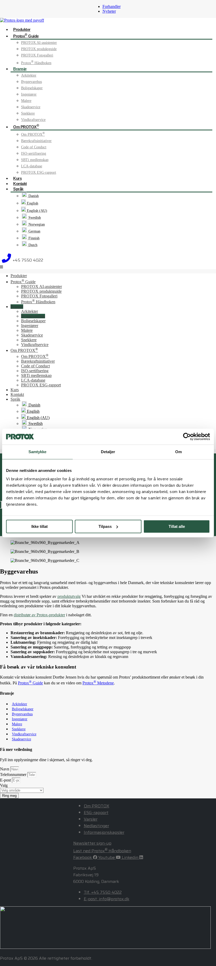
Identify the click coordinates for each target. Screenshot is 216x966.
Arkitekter (28, 75)
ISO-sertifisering (33, 153)
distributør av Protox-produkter (39, 615)
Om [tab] (178, 451)
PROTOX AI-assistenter (39, 43)
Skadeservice (30, 107)
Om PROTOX (26, 126)
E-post (6, 780)
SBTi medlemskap (34, 160)
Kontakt (20, 183)
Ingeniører (29, 94)
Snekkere (28, 113)
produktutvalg (69, 596)
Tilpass (105, 526)
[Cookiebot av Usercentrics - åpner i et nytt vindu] (187, 437)
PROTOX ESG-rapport (38, 172)
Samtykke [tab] (37, 451)
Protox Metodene (98, 683)
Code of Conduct (33, 147)
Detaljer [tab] (108, 451)
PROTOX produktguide (39, 49)
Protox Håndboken (36, 63)
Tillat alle (177, 526)
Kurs (17, 178)
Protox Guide (26, 35)
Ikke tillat (39, 526)
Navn (5, 769)
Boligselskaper (32, 88)
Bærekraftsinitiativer (36, 141)
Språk (18, 189)
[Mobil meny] (1, 267)
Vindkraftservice (33, 120)
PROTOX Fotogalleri (37, 55)
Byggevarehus (31, 82)
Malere (26, 101)
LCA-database (31, 166)
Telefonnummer (13, 774)
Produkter (22, 29)
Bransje (20, 69)
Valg (4, 785)
